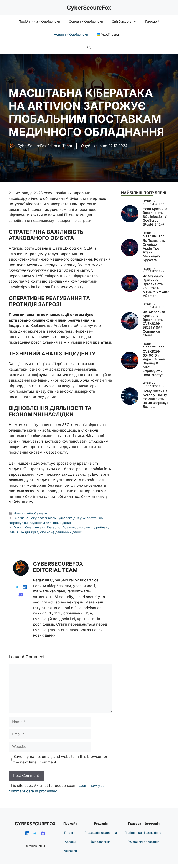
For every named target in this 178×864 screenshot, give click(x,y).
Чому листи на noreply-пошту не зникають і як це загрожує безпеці (156, 399)
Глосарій (152, 21)
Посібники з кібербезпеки (39, 21)
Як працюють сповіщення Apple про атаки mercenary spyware (154, 250)
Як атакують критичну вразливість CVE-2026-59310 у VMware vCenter (156, 286)
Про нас (70, 832)
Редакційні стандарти (101, 832)
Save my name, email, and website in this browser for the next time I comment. (60, 759)
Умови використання (143, 841)
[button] (89, 47)
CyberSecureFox (89, 7)
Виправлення (100, 841)
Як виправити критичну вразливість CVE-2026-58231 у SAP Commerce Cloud (154, 323)
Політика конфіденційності (143, 832)
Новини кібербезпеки (71, 34)
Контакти (70, 851)
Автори (70, 841)
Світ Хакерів (121, 21)
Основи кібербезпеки (86, 21)
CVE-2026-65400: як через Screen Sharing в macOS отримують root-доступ (154, 363)
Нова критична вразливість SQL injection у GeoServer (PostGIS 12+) (155, 216)
